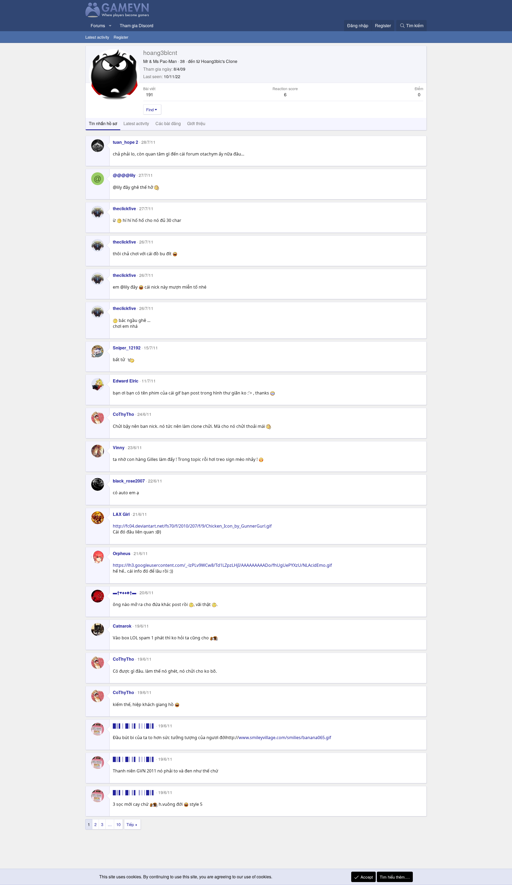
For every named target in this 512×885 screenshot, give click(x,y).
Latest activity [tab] (136, 123)
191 (149, 94)
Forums (98, 25)
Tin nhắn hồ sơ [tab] (103, 123)
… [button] (110, 824)
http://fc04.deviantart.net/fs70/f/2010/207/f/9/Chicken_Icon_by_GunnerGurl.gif (192, 526)
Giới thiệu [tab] (196, 123)
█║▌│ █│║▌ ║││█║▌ (134, 726)
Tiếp (130, 824)
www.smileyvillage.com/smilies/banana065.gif (285, 737)
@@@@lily (124, 175)
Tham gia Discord (136, 25)
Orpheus (121, 553)
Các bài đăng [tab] (168, 123)
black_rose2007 (129, 481)
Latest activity (97, 37)
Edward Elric (125, 381)
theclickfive (124, 208)
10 (118, 824)
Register (121, 37)
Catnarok (122, 626)
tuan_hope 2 (125, 142)
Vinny (119, 447)
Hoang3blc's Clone (219, 61)
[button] (110, 25)
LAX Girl (121, 514)
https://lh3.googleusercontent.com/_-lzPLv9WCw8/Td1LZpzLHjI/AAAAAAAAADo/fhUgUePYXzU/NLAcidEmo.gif (222, 565)
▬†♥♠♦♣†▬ (124, 592)
